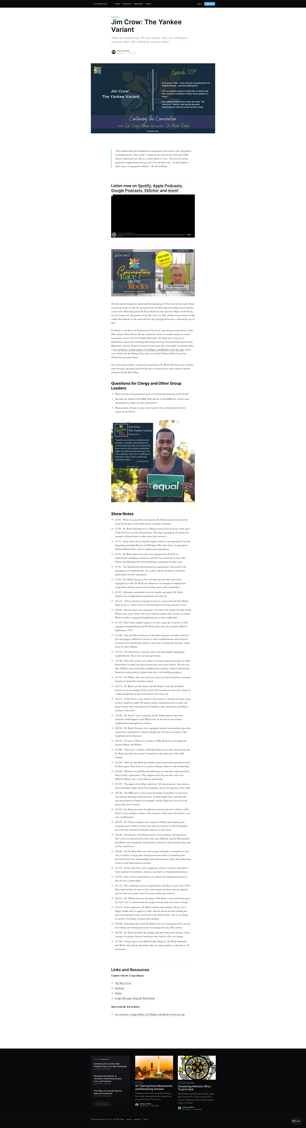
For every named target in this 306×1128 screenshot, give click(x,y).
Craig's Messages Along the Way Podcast (135, 998)
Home (117, 4)
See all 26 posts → (102, 1104)
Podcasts (127, 4)
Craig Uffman (123, 51)
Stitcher (151, 190)
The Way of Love (123, 983)
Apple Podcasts (167, 185)
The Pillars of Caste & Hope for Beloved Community (108, 1092)
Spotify (144, 185)
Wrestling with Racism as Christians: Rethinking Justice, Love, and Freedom (108, 1078)
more (172, 190)
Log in (199, 4)
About (148, 4)
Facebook (119, 988)
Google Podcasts (126, 190)
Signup (128, 1119)
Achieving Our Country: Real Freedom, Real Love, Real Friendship (110, 1065)
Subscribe (209, 4)
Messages (138, 4)
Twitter (118, 993)
